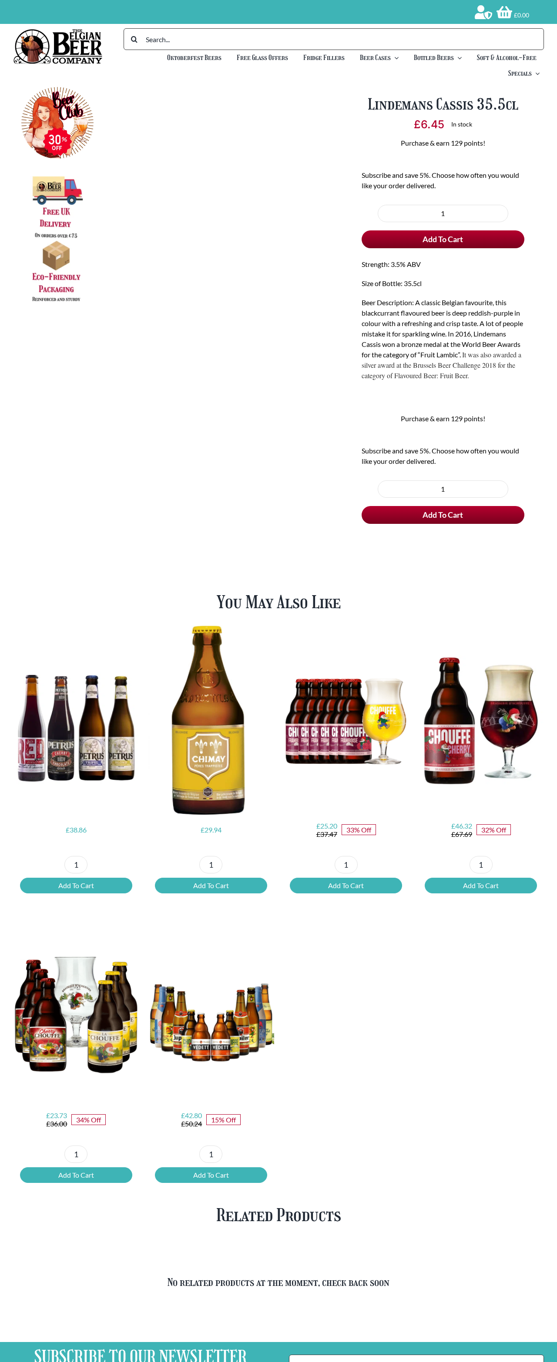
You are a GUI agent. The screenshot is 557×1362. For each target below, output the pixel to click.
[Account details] (483, 12)
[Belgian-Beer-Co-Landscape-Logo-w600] (57, 31)
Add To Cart (443, 239)
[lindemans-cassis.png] (222, 210)
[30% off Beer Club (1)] (57, 90)
